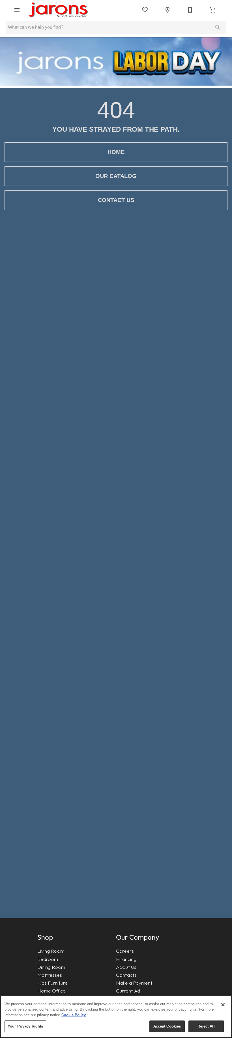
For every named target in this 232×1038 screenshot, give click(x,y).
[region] (116, 1017)
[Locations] (167, 10)
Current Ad (128, 990)
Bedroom (47, 959)
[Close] (223, 1004)
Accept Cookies (167, 1026)
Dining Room (51, 967)
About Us (126, 967)
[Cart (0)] (213, 10)
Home (116, 152)
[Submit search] (218, 27)
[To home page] (58, 9)
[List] (145, 10)
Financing (126, 959)
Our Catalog (116, 176)
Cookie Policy (73, 1015)
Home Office (51, 990)
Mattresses (49, 975)
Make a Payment (134, 983)
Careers (125, 951)
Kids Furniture (52, 983)
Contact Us (116, 200)
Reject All (205, 1026)
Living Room (50, 951)
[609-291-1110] (190, 10)
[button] (17, 10)
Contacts (126, 975)
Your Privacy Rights (25, 1026)
